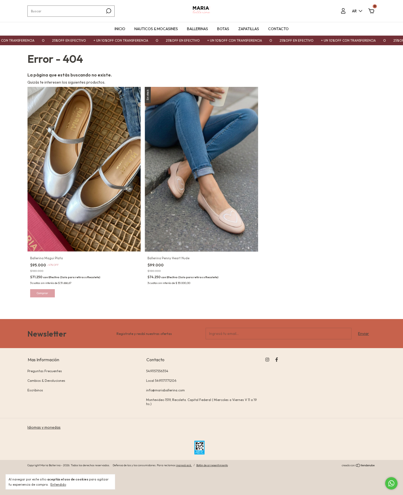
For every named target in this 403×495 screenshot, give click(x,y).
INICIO (120, 28)
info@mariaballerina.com (165, 390)
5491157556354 (157, 371)
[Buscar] (108, 10)
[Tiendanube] (358, 465)
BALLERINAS (197, 28)
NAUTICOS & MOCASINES (156, 28)
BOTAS (223, 28)
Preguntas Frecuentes (44, 371)
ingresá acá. (184, 465)
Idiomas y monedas (44, 427)
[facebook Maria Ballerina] (276, 359)
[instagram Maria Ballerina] (267, 359)
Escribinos (35, 390)
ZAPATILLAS (248, 28)
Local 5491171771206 (161, 381)
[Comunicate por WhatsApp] (391, 483)
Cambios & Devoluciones (46, 381)
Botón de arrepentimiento (212, 465)
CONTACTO (278, 28)
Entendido (58, 484)
